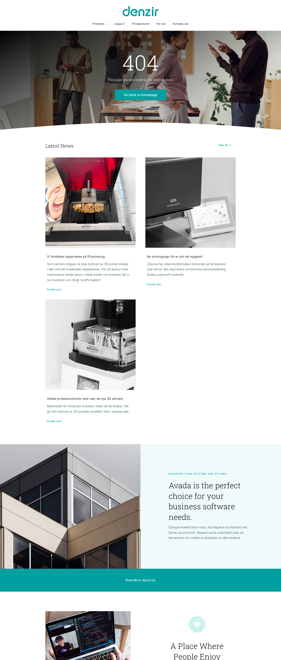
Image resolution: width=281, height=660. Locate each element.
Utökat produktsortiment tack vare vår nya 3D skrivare (85, 399)
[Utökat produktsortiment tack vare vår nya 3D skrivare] (90, 344)
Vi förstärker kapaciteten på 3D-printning (76, 256)
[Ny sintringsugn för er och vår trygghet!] (190, 202)
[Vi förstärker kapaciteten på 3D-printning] (90, 202)
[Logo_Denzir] (140, 7)
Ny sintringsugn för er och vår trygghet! (174, 256)
